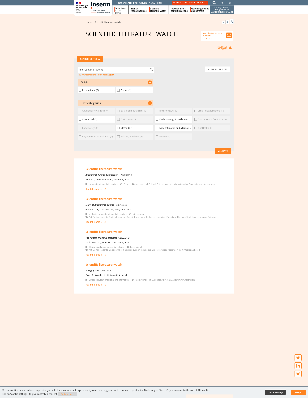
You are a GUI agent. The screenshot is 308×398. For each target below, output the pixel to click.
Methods (93, 214)
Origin (85, 82)
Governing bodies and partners (200, 9)
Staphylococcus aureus (196, 217)
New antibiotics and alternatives (103, 184)
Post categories (91, 103)
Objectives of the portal (120, 9)
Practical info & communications (179, 9)
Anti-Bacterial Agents (98, 217)
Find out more (67, 394)
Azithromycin (178, 279)
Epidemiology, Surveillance (112, 247)
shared (196, 250)
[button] (115, 82)
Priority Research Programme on (222, 9)
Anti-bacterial (142, 184)
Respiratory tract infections (180, 250)
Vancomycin (209, 184)
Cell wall (152, 184)
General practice (159, 250)
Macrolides (190, 279)
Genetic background (136, 217)
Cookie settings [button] (275, 392)
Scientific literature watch (158, 9)
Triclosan (212, 217)
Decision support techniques (138, 250)
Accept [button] (298, 392)
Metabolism (183, 184)
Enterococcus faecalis (167, 184)
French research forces (139, 9)
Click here (207, 38)
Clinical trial (94, 247)
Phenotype (171, 217)
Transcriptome (196, 184)
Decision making (116, 250)
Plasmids (181, 217)
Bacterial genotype (117, 217)
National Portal (140, 3)
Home (89, 22)
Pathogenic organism (156, 217)
